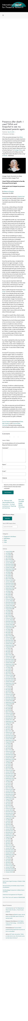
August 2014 (9, 780)
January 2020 (9, 677)
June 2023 (8, 612)
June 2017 (8, 726)
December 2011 (9, 830)
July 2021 (8, 648)
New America (6, 423)
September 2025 (10, 569)
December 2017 (9, 716)
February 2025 (9, 580)
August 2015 (9, 761)
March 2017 (8, 730)
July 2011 (8, 838)
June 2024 (8, 592)
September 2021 (10, 645)
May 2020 (8, 670)
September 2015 (10, 759)
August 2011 (9, 837)
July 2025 (8, 572)
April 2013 (8, 805)
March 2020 (9, 673)
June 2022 (8, 631)
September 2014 (10, 778)
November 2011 (9, 832)
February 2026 (9, 561)
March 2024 (9, 597)
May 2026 (8, 556)
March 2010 (9, 864)
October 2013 (9, 795)
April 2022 (8, 634)
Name (4, 464)
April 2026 (8, 558)
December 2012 (9, 811)
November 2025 (10, 566)
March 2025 (9, 578)
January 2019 (9, 696)
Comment (5, 448)
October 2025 (9, 567)
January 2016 (9, 753)
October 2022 (9, 624)
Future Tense (6, 421)
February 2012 (9, 827)
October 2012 (9, 815)
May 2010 (8, 860)
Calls (5, 540)
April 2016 (8, 748)
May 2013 (8, 803)
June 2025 (8, 573)
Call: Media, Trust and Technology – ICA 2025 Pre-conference (15, 922)
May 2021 (8, 651)
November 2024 (10, 585)
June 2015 (8, 764)
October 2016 (9, 738)
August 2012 (9, 818)
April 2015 (8, 767)
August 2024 (9, 589)
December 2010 (10, 849)
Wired (5, 155)
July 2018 (8, 705)
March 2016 (9, 749)
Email (4, 471)
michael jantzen (9, 908)
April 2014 (8, 786)
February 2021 (9, 656)
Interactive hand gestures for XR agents (12, 894)
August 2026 (9, 551)
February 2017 (9, 732)
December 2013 (9, 792)
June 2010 (8, 859)
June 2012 (8, 821)
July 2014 (8, 781)
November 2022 (10, 623)
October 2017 (9, 719)
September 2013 (10, 797)
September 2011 (10, 835)
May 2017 (8, 727)
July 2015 (8, 762)
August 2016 (9, 742)
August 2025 (9, 570)
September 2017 (10, 721)
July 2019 (8, 686)
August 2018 (9, 704)
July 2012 (8, 819)
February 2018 (9, 713)
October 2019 (9, 681)
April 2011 (8, 843)
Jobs (5, 542)
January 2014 (9, 791)
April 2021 (8, 653)
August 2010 (9, 856)
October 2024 (9, 586)
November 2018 (9, 699)
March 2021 (8, 654)
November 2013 (9, 794)
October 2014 (9, 776)
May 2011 (8, 842)
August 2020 (9, 665)
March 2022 (9, 635)
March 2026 (9, 559)
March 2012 (8, 826)
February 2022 (9, 637)
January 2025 (9, 581)
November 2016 (10, 737)
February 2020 (9, 675)
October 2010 (9, 853)
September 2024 (10, 588)
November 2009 (10, 870)
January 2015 (9, 772)
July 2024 (8, 591)
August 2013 (9, 799)
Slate (21, 137)
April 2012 (8, 824)
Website (4, 478)
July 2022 (8, 629)
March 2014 (9, 788)
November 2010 (10, 851)
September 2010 (10, 854)
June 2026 (8, 554)
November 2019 (10, 680)
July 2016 (8, 743)
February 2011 (9, 846)
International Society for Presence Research (12, 6)
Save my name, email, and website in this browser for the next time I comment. (14, 486)
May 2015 (8, 765)
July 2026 (8, 553)
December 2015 (9, 754)
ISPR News (7, 538)
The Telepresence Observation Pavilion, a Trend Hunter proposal (15, 909)
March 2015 (8, 768)
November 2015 (9, 756)
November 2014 (10, 775)
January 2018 (9, 715)
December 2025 (10, 564)
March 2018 (8, 711)
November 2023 (10, 604)
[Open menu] (3, 15)
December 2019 (10, 678)
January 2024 (9, 600)
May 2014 (8, 784)
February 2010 (9, 865)
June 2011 (8, 840)
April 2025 (8, 577)
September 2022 (10, 626)
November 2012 (9, 813)
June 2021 (8, 650)
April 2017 (8, 729)
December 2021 (9, 640)
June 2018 (8, 707)
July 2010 (8, 857)
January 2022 (9, 639)
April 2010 (8, 862)
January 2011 (9, 848)
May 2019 (8, 689)
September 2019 (10, 683)
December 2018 (9, 697)
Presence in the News (8, 134)
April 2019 (8, 691)
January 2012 (9, 829)
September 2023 (10, 607)
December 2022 (10, 621)
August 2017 (9, 723)
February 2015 (9, 770)
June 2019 (8, 688)
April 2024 (8, 596)
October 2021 (9, 643)
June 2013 (8, 802)
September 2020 (10, 664)
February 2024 (9, 599)
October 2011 (9, 834)
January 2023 (9, 619)
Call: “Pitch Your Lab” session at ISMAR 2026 (14, 897)
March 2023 (9, 616)
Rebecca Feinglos (9, 191)
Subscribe (7, 518)
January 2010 (9, 867)
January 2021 (9, 657)
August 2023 (9, 608)
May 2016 (8, 746)
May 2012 (8, 822)
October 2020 (9, 662)
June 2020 (8, 669)
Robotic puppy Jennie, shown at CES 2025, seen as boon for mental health (15, 916)
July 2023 (8, 610)
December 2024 (10, 583)
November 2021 (9, 642)
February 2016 (9, 751)
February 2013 (9, 808)
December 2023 (10, 602)
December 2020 (10, 659)
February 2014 (9, 789)
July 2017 (8, 724)
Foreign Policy (18, 150)
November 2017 (9, 718)
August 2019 (9, 684)
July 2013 (8, 800)
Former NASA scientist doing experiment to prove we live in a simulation (15, 929)
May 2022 (8, 632)
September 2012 (10, 816)
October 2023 (9, 605)
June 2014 (8, 783)
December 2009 (10, 868)
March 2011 (8, 845)
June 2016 (8, 745)
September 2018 (10, 702)
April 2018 (8, 710)
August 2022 (9, 627)
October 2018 (9, 700)
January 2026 (9, 562)
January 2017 (9, 734)
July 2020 (8, 667)
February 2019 (9, 694)
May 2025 (8, 575)
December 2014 (10, 773)
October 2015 (9, 757)
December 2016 (10, 735)
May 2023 (8, 613)
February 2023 (9, 618)
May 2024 (8, 594)
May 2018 (8, 708)
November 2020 (10, 661)
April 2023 (8, 615)
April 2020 (8, 672)
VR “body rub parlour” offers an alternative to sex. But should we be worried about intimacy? (15, 936)
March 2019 (9, 692)
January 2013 (9, 810)
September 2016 (10, 740)
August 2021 (9, 646)
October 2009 (9, 872)
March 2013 (8, 807)
